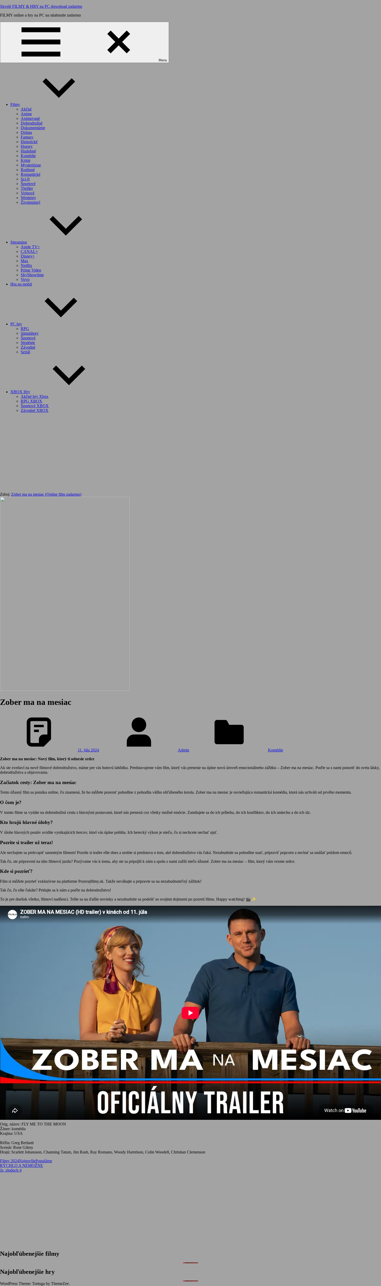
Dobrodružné (32, 123)
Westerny (28, 197)
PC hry (16, 324)
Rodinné (28, 169)
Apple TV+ (30, 247)
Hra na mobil (21, 284)
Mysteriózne (31, 165)
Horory (27, 146)
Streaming (18, 242)
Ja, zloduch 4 (11, 1170)
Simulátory (30, 333)
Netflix (26, 265)
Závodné (28, 347)
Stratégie (28, 342)
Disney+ (28, 256)
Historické (29, 142)
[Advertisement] (190, 453)
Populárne (44, 1161)
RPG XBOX (31, 401)
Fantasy (27, 137)
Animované (30, 118)
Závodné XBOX (34, 410)
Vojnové (27, 193)
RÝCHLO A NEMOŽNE (21, 1165)
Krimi (25, 160)
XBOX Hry (20, 392)
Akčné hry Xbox (34, 396)
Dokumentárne (33, 128)
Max (24, 261)
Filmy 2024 (9, 1161)
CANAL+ (29, 251)
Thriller (27, 188)
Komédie (28, 156)
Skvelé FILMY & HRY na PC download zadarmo (41, 6)
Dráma (26, 132)
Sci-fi (25, 179)
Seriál (25, 352)
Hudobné (28, 151)
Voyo (25, 279)
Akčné (26, 109)
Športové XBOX (35, 406)
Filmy (15, 104)
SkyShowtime (32, 275)
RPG (25, 328)
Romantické (30, 174)
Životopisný (30, 202)
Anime (26, 114)
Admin (183, 750)
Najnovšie (27, 1161)
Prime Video (31, 270)
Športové (28, 183)
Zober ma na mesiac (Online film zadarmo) (46, 494)
